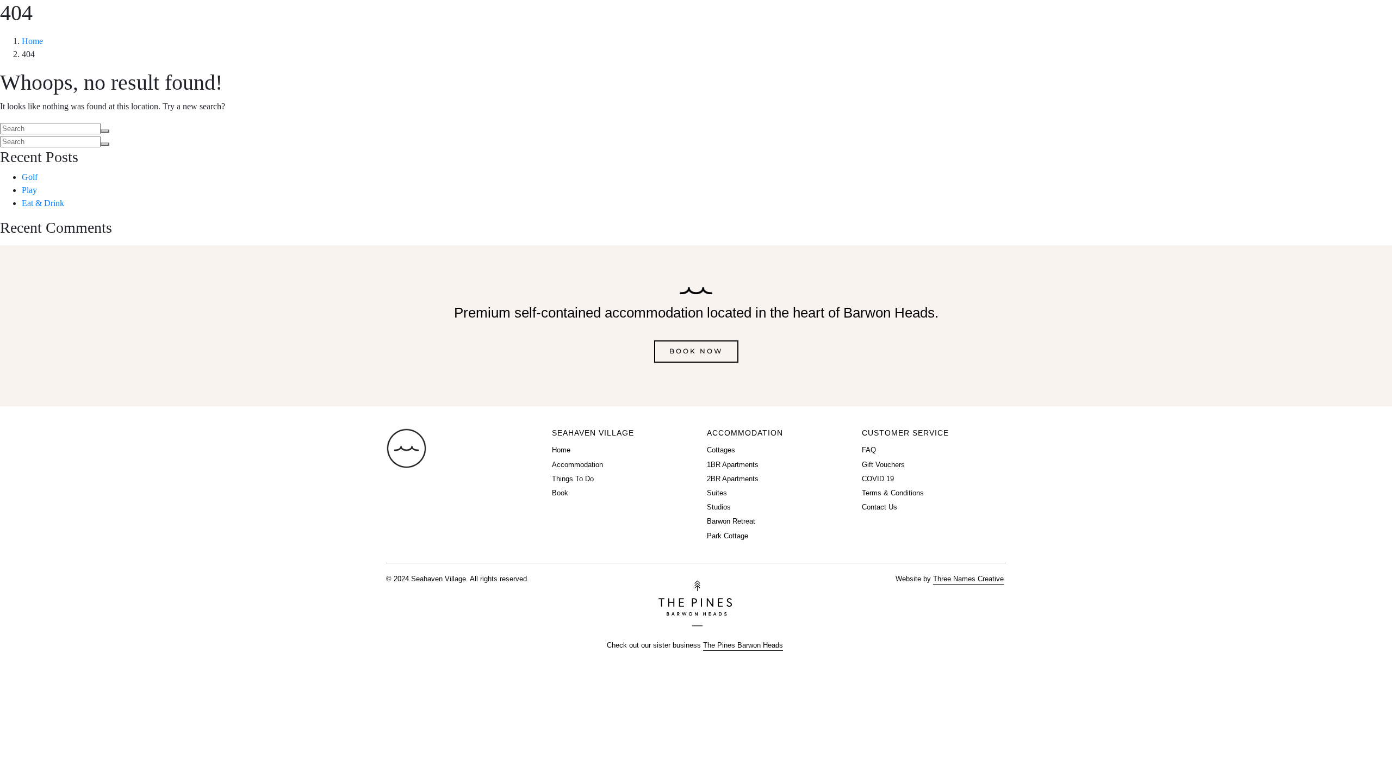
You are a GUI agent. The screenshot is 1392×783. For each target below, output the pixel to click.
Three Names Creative (968, 579)
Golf (30, 177)
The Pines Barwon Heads (743, 645)
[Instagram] (1369, 32)
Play (29, 190)
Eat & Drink (43, 203)
